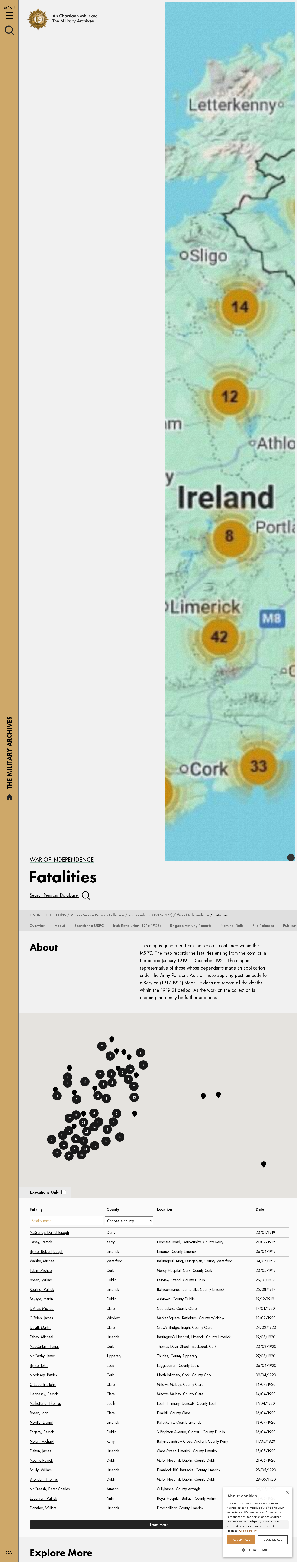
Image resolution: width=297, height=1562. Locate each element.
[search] (10, 30)
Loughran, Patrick (43, 1498)
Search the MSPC (89, 925)
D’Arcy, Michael (42, 1308)
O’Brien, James (41, 1318)
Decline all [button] (272, 1540)
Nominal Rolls (232, 925)
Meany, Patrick (41, 1460)
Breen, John (39, 1413)
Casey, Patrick (41, 1242)
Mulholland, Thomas (45, 1403)
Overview (37, 925)
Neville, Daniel (41, 1422)
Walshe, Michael (42, 1261)
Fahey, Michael (41, 1337)
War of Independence (62, 859)
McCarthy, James (43, 1356)
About (60, 925)
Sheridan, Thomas (44, 1479)
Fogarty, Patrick (42, 1432)
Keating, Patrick (42, 1289)
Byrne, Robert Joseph (46, 1251)
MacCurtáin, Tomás (44, 1346)
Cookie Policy (248, 1531)
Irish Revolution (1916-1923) (150, 915)
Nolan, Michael (42, 1441)
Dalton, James (40, 1451)
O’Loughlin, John (43, 1384)
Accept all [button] (241, 1540)
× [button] (287, 1492)
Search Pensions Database (54, 895)
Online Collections (48, 915)
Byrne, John (39, 1365)
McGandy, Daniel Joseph (49, 1232)
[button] (106, 1141)
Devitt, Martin (40, 1327)
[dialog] (257, 1522)
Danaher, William (43, 1508)
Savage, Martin (41, 1299)
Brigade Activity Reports (190, 925)
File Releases (263, 925)
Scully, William (41, 1470)
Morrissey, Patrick (43, 1375)
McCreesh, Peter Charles (50, 1489)
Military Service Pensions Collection (97, 915)
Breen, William (41, 1280)
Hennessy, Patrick (44, 1394)
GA (9, 1552)
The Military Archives (9, 754)
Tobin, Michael (41, 1270)
